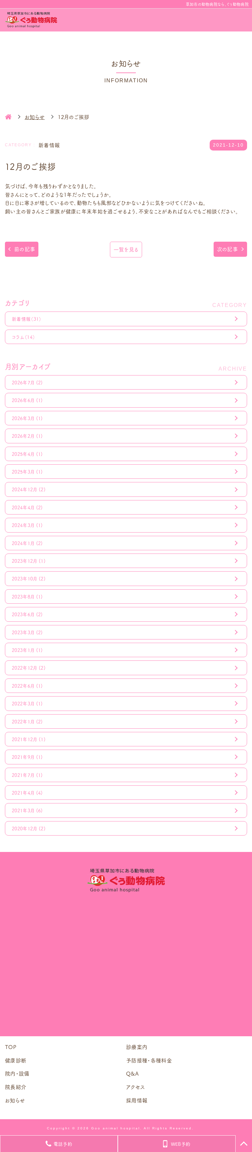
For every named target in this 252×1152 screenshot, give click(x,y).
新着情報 (27, 318)
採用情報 (136, 1100)
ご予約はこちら (125, 1012)
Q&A (132, 1073)
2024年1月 (27, 543)
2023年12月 (29, 560)
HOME (8, 116)
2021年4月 (27, 792)
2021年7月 (27, 775)
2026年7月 (27, 382)
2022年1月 (27, 721)
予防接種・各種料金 (149, 1060)
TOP (10, 1046)
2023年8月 (27, 596)
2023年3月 (27, 632)
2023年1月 (27, 650)
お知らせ (15, 1100)
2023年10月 (29, 578)
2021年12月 (29, 739)
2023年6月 (27, 614)
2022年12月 (29, 667)
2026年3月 (27, 418)
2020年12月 (29, 828)
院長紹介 (15, 1086)
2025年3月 (27, 471)
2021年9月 (27, 757)
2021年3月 (27, 810)
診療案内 (136, 1046)
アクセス (135, 1086)
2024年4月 (27, 507)
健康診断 (15, 1060)
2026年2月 (27, 436)
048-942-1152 (136, 938)
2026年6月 (27, 400)
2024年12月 (29, 489)
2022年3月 (27, 703)
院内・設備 (17, 1073)
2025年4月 (27, 454)
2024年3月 (27, 525)
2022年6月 (27, 685)
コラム (23, 336)
